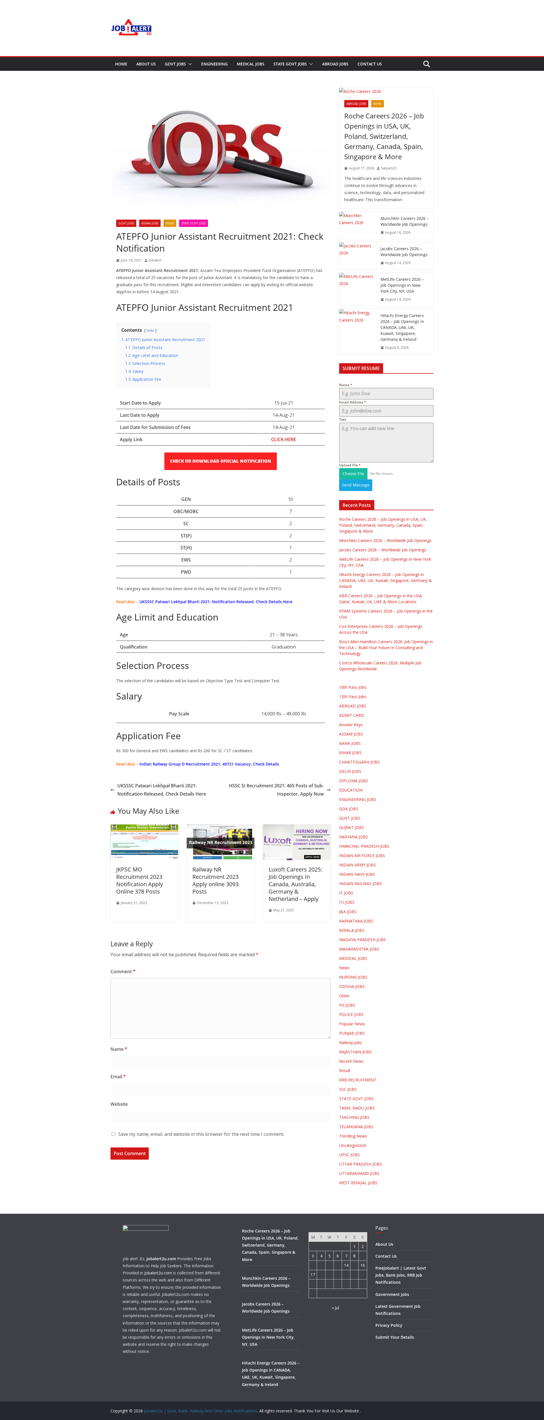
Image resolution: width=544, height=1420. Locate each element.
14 (346, 1265)
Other (344, 995)
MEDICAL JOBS (250, 64)
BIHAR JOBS (350, 752)
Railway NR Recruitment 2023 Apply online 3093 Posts (215, 880)
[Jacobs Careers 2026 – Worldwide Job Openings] (357, 255)
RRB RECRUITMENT (357, 1080)
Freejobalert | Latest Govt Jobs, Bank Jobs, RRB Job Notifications (400, 1275)
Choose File (353, 473)
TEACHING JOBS (354, 1117)
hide (150, 330)
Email (118, 1076)
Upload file (350, 465)
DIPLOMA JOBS (353, 780)
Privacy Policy (388, 1325)
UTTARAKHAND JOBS (359, 1173)
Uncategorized (352, 1145)
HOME (121, 64)
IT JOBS (346, 893)
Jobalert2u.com (161, 1258)
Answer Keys (351, 724)
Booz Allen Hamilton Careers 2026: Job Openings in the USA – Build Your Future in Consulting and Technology (386, 647)
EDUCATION (350, 790)
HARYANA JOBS (353, 836)
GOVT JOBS (175, 64)
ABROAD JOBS (335, 64)
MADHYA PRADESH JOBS (362, 939)
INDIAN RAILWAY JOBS (360, 883)
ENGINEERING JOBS (357, 799)
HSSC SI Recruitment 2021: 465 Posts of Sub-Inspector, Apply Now (276, 790)
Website (119, 1104)
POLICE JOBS (351, 1014)
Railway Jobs (350, 1042)
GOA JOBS (348, 808)
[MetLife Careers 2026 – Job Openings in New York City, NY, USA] (357, 289)
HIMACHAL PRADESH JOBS (364, 846)
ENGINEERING (214, 64)
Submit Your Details (394, 1337)
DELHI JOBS (350, 771)
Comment (122, 971)
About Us (146, 64)
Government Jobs (392, 1294)
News (170, 223)
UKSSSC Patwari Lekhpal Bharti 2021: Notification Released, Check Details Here (161, 790)
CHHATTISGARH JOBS (359, 762)
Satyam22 (389, 168)
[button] (189, 64)
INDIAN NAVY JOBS (357, 874)
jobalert (155, 260)
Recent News (351, 1061)
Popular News (352, 1023)
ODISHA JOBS (352, 986)
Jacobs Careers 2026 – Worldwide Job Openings (404, 251)
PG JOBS (347, 1005)
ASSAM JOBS (149, 223)
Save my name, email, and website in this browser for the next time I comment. (201, 1134)
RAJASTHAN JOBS (355, 1052)
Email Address (352, 402)
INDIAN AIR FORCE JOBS (362, 855)
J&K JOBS (347, 911)
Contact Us (370, 64)
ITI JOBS (346, 902)
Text (342, 419)
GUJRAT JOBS (351, 827)
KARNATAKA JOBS (356, 921)
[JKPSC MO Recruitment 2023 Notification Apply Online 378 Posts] (144, 828)
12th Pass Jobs (352, 696)
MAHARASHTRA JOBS (359, 949)
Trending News (353, 1136)
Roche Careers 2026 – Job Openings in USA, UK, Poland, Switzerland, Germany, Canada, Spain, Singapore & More (384, 136)
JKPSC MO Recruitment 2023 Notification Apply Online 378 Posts (139, 880)
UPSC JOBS (349, 1154)
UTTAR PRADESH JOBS (360, 1164)
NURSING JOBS (353, 977)
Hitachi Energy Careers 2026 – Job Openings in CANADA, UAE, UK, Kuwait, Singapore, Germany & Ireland (402, 327)
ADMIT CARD (351, 715)
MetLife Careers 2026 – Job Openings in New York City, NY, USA (402, 285)
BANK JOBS (350, 743)
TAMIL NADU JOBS (357, 1108)
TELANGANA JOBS (356, 1126)
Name (118, 1049)
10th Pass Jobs (352, 687)
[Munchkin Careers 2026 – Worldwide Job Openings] (357, 225)
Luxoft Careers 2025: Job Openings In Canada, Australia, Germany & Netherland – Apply (295, 884)
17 (313, 1274)
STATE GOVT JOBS (290, 64)
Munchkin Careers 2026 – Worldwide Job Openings (405, 221)
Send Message (355, 485)
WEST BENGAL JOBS (358, 1182)
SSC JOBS (348, 1089)
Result (344, 1070)
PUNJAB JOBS (352, 1033)
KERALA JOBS (351, 930)
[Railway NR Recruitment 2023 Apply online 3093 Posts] (220, 828)
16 (362, 1265)
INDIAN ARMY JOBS (357, 865)
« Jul (335, 1307)
